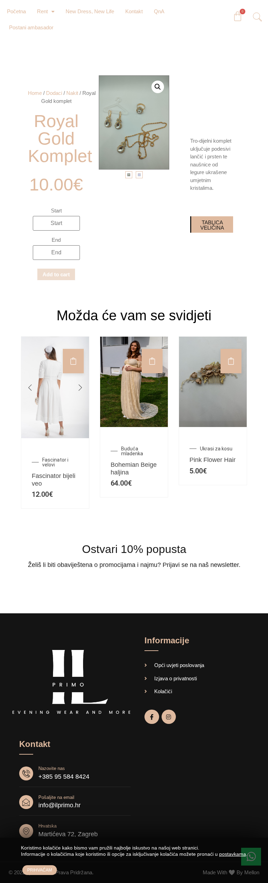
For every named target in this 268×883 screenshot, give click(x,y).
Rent (42, 11)
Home (35, 93)
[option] (55, 387)
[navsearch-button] (255, 18)
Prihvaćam (39, 870)
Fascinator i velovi (55, 462)
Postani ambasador (31, 27)
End (56, 240)
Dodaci (54, 93)
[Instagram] (169, 717)
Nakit (72, 93)
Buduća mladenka (132, 451)
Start (56, 211)
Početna (16, 11)
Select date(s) (73, 361)
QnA (159, 11)
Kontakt (134, 11)
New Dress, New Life (90, 11)
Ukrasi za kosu (216, 448)
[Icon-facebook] (151, 717)
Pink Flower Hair (212, 459)
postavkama (232, 854)
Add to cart (56, 274)
